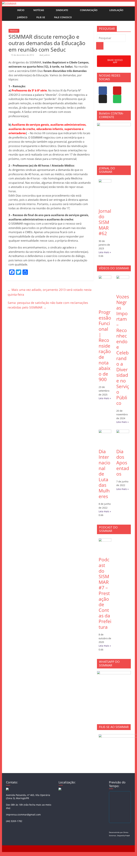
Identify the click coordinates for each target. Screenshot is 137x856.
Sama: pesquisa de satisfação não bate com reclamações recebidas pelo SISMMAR (48, 305)
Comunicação (88, 10)
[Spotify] (117, 99)
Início (20, 10)
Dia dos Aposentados (122, 462)
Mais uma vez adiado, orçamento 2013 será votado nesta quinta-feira (49, 292)
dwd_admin (44, 55)
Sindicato (62, 10)
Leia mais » (105, 252)
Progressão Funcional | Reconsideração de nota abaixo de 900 (105, 345)
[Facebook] (103, 90)
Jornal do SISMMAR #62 (105, 222)
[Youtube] (117, 90)
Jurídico (22, 17)
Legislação (116, 10)
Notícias (38, 10)
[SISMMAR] (9, 4)
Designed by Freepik (123, 835)
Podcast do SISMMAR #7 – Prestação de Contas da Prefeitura (105, 593)
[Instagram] (103, 99)
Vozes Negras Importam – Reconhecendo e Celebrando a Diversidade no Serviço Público (122, 349)
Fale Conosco (63, 17)
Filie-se (40, 17)
